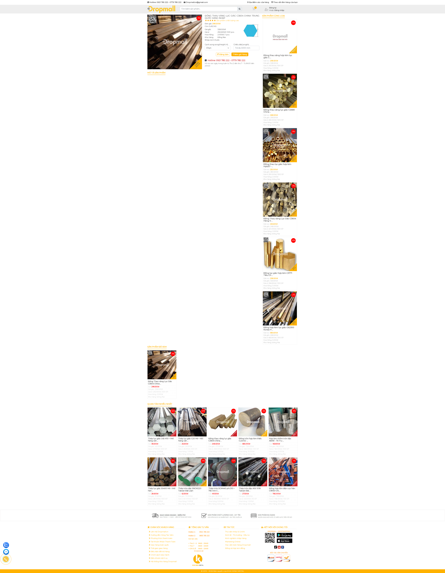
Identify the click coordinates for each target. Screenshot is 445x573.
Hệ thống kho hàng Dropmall (163, 561)
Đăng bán (224, 54)
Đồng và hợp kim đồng (235, 548)
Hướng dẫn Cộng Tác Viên (161, 535)
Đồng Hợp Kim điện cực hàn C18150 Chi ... (282, 489)
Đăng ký (272, 8)
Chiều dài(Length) (241, 44)
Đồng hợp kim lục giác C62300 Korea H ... (279, 328)
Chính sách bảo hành (159, 555)
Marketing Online (232, 542)
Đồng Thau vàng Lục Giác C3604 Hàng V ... (280, 219)
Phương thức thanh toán (161, 538)
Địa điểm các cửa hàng (258, 2)
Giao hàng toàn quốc (159, 545)
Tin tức (230, 527)
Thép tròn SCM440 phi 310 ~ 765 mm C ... (221, 489)
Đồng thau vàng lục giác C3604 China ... (219, 439)
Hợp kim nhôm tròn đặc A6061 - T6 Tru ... (280, 439)
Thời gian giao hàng (159, 548)
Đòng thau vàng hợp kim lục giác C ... (278, 56)
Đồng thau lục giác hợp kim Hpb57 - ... (277, 165)
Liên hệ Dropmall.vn (159, 532)
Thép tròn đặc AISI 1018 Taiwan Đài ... (250, 489)
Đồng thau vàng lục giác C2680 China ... (279, 111)
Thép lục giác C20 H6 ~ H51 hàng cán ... (190, 439)
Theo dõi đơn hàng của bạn (285, 2)
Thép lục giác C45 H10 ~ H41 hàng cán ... (161, 439)
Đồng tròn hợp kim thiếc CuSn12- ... (250, 439)
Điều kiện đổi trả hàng (160, 551)
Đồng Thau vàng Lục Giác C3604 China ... (160, 382)
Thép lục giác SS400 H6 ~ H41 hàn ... (161, 489)
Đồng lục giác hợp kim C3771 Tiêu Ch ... (278, 274)
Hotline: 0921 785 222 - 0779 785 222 (226, 60)
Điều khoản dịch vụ (158, 558)
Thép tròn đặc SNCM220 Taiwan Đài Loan (189, 489)
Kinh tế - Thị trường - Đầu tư (237, 535)
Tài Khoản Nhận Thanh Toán (162, 542)
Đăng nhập (279, 10)
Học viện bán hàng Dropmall (238, 545)
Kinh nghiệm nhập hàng (235, 538)
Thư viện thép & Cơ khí (235, 532)
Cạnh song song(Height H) (216, 44)
